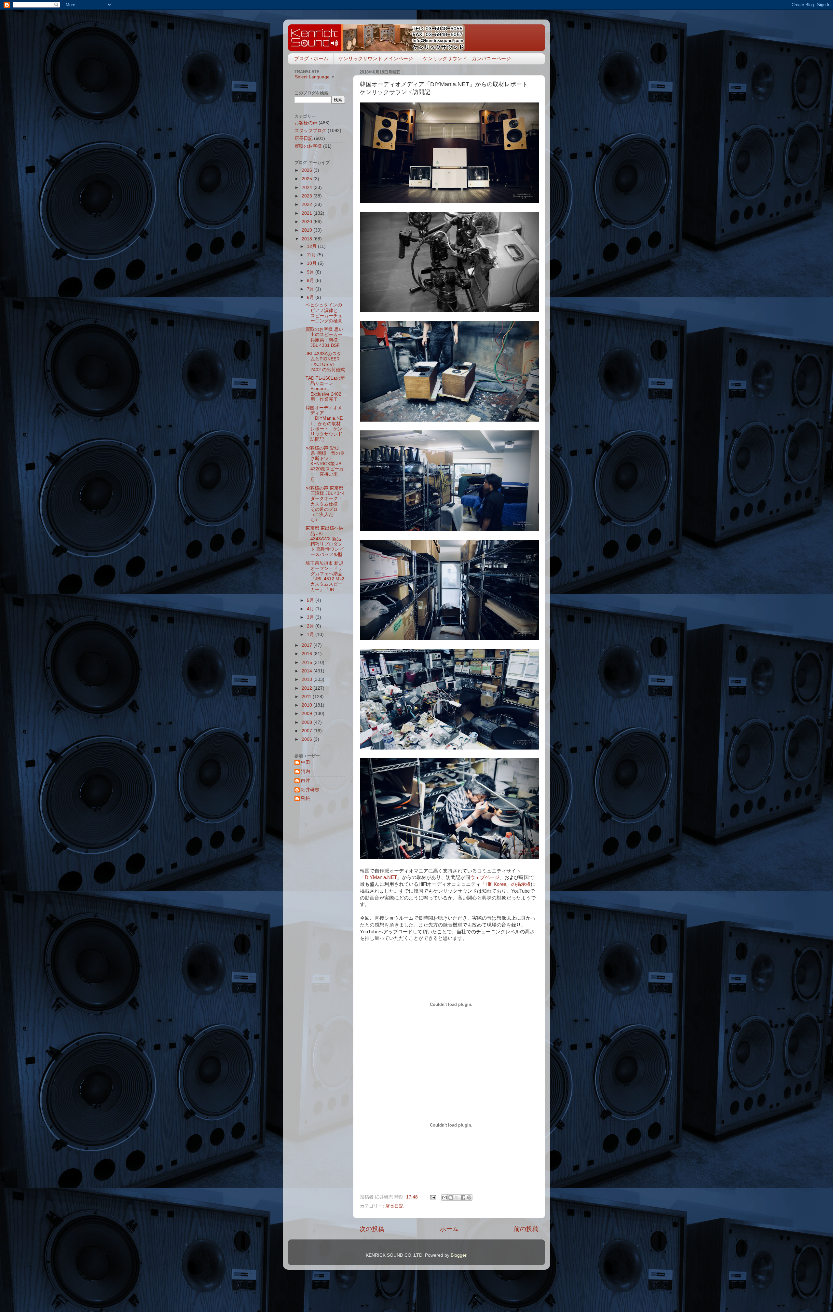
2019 (307, 230)
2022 (307, 204)
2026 (307, 170)
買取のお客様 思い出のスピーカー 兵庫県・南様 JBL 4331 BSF (324, 337)
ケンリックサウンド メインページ (375, 58)
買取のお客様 (308, 146)
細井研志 (310, 789)
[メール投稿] (432, 1197)
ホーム (449, 1228)
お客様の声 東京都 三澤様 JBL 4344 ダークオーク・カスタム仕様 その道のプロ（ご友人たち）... (325, 504)
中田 (305, 762)
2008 (307, 722)
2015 (307, 662)
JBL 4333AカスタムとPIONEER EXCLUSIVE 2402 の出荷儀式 (325, 361)
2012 (307, 688)
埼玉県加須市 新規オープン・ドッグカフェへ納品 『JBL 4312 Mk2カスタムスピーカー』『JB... (325, 576)
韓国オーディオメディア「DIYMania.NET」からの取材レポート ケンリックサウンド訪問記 (324, 423)
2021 (307, 213)
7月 (311, 289)
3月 (311, 617)
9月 (311, 272)
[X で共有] (457, 1197)
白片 (305, 780)
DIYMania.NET (381, 877)
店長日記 (394, 1206)
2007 (307, 730)
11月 (312, 254)
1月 (311, 634)
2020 (307, 221)
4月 (311, 608)
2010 (307, 705)
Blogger (458, 1255)
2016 (307, 653)
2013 (307, 679)
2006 (307, 739)
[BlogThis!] (450, 1197)
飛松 (305, 798)
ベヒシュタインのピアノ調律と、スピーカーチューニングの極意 (324, 313)
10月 (312, 263)
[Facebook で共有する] (463, 1197)
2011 (307, 696)
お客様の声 (305, 122)
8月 (311, 280)
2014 (307, 671)
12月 (312, 246)
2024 (307, 187)
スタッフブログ (310, 130)
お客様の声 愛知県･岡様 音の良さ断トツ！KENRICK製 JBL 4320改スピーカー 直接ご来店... (325, 464)
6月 (311, 297)
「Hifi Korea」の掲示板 (506, 884)
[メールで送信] (444, 1197)
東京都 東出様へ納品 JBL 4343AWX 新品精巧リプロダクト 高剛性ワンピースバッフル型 (325, 541)
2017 (307, 645)
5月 (311, 600)
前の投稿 (526, 1228)
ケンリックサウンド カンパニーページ (467, 58)
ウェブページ (484, 877)
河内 (305, 771)
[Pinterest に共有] (469, 1197)
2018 (307, 239)
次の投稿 (372, 1228)
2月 (311, 626)
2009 (307, 713)
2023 (307, 196)
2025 (307, 178)
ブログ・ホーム (311, 58)
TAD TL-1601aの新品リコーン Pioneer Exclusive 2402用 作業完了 (325, 389)
